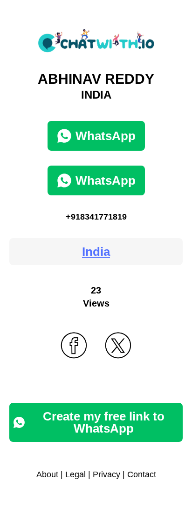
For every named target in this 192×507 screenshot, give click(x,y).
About (47, 474)
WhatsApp (105, 136)
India (96, 252)
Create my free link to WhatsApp (104, 422)
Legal (75, 474)
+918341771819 (96, 216)
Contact (141, 474)
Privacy (106, 474)
